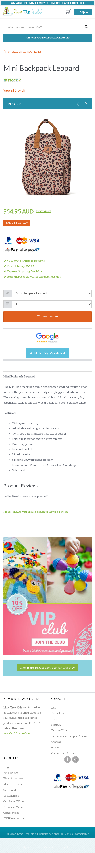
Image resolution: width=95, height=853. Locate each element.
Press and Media (13, 807)
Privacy (55, 719)
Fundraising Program (63, 753)
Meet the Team (12, 784)
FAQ (53, 707)
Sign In (65, 847)
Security (56, 724)
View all (14, 90)
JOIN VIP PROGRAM (17, 222)
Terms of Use (59, 730)
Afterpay (56, 741)
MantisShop (63, 838)
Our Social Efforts (14, 801)
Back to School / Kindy (27, 51)
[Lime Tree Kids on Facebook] (67, 759)
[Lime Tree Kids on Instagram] (75, 759)
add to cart (50, 316)
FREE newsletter (13, 818)
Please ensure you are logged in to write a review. (36, 512)
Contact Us (57, 713)
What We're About (14, 778)
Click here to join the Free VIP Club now (48, 667)
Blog (6, 767)
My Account (29, 847)
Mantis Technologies (76, 833)
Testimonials (11, 795)
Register (49, 847)
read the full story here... (18, 733)
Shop (84, 12)
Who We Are (10, 772)
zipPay (55, 747)
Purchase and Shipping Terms (69, 736)
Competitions (11, 812)
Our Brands (10, 790)
